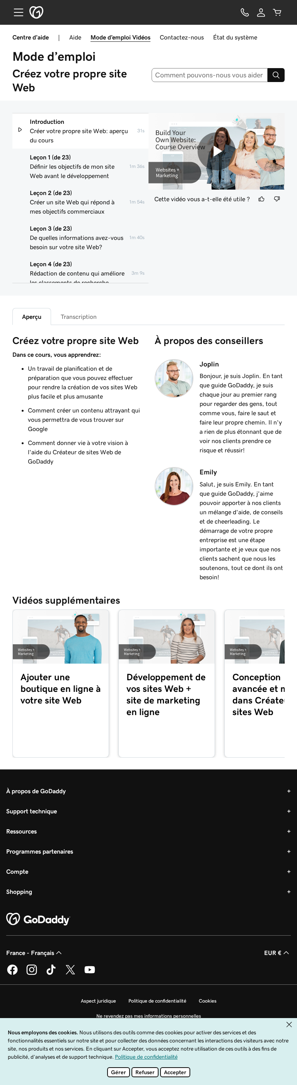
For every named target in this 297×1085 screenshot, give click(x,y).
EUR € (273, 953)
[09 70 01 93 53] (244, 12)
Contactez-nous (182, 37)
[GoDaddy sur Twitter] (70, 973)
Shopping (19, 891)
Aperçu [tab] (31, 316)
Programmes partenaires (39, 851)
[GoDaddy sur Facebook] (12, 973)
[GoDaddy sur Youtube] (90, 973)
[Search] (276, 75)
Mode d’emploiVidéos (120, 37)
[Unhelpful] (277, 199)
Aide (75, 37)
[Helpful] (261, 199)
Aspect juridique (98, 1000)
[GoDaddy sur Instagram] (32, 973)
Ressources (21, 831)
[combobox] (210, 75)
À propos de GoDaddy (36, 791)
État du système (235, 37)
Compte (17, 871)
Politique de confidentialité (157, 1000)
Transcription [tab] (79, 316)
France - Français (30, 953)
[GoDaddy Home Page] (38, 919)
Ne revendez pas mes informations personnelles (148, 1015)
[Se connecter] (261, 12)
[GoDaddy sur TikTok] (51, 973)
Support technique (31, 811)
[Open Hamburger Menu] (15, 12)
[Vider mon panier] (277, 12)
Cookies (208, 1000)
